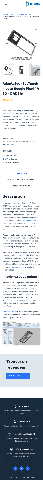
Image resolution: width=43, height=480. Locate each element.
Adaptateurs (19, 142)
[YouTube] (28, 468)
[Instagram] (21, 468)
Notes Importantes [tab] (21, 186)
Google (14, 145)
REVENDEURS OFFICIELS (18, 376)
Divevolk (30, 142)
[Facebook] (15, 468)
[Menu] (6, 4)
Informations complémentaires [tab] (21, 180)
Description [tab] (21, 174)
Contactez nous (9, 312)
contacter (16, 267)
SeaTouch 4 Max (29, 221)
